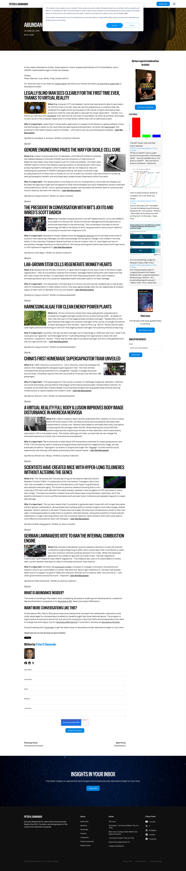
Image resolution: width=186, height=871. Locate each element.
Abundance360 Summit (66, 622)
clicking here (60, 83)
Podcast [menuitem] (83, 833)
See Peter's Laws (145, 330)
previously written (63, 567)
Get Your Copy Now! (145, 107)
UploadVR (51, 115)
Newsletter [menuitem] (84, 829)
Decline (131, 25)
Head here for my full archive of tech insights (44, 632)
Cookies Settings (156, 861)
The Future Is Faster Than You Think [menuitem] (121, 838)
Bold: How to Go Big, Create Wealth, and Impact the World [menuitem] (123, 833)
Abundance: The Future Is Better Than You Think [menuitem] (124, 826)
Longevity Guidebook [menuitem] (116, 846)
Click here (49, 627)
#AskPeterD (120, 745)
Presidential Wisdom (33, 745)
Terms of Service (141, 861)
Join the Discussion (71, 190)
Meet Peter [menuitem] (84, 821)
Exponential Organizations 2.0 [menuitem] (119, 842)
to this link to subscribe (108, 83)
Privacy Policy (123, 13)
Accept (114, 25)
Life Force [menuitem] (112, 821)
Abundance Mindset (111, 622)
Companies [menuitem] (84, 837)
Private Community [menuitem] (87, 841)
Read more (151, 163)
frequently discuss (85, 235)
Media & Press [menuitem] (85, 845)
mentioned (109, 127)
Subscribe (163, 4)
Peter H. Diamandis (46, 644)
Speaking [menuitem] (83, 825)
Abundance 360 (65, 601)
